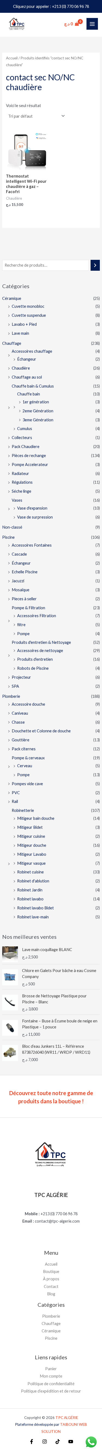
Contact (51, 1286)
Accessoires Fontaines (32, 545)
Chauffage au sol (27, 377)
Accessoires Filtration (36, 615)
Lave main (20, 333)
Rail (15, 801)
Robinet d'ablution (33, 881)
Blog (51, 1293)
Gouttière (20, 740)
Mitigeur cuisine (31, 836)
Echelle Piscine (25, 571)
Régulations (22, 482)
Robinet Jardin (29, 890)
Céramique (11, 298)
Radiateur (20, 473)
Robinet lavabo (30, 899)
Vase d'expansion (32, 508)
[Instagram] (44, 1441)
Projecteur (21, 677)
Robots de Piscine (33, 668)
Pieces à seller (24, 598)
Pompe (23, 633)
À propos (51, 1279)
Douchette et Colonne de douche (41, 731)
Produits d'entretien (35, 659)
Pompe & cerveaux (28, 758)
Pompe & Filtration (28, 607)
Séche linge (21, 491)
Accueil (12, 58)
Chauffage (11, 343)
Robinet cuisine (30, 872)
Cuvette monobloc (28, 306)
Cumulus (24, 428)
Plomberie (11, 696)
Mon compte (51, 1376)
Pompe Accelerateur (30, 464)
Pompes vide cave (27, 783)
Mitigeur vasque (31, 863)
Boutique (51, 1271)
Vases (17, 500)
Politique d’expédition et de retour (51, 1391)
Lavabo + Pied (24, 324)
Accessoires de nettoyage (40, 650)
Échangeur (26, 359)
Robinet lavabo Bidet (35, 908)
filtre (21, 624)
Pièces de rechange (29, 455)
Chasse (18, 722)
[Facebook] (31, 1441)
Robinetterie (23, 810)
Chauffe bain (28, 394)
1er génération (36, 402)
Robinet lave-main (33, 917)
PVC (16, 792)
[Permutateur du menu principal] (92, 23)
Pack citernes (24, 749)
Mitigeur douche (31, 845)
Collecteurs (22, 437)
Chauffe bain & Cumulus (33, 386)
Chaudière (21, 368)
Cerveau (24, 765)
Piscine (8, 537)
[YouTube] (70, 1441)
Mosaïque (20, 589)
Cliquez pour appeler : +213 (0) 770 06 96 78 (51, 6)
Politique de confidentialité (51, 1383)
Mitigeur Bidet (30, 827)
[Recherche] (95, 265)
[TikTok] (57, 1441)
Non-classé (12, 527)
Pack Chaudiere (25, 446)
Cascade (19, 554)
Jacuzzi (18, 580)
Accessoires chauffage (32, 351)
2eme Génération (38, 411)
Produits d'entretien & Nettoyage (41, 642)
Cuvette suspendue (29, 315)
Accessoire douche (28, 704)
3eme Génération (38, 420)
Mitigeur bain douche (35, 818)
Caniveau (20, 713)
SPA (15, 686)
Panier (51, 1368)
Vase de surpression (35, 517)
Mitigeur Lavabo (31, 854)
